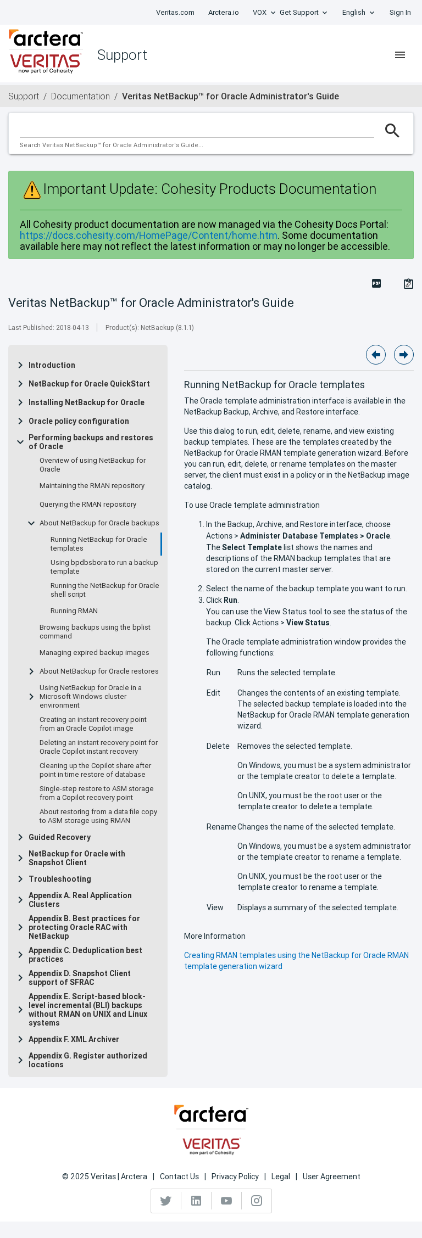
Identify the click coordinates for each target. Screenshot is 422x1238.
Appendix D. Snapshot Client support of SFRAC (80, 978)
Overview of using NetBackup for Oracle (93, 465)
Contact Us (179, 1176)
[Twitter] (166, 1200)
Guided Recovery (60, 837)
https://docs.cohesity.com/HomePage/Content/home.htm (148, 235)
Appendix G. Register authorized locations (88, 1060)
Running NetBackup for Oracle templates (99, 544)
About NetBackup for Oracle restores (99, 671)
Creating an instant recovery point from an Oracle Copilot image (93, 724)
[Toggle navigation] (400, 55)
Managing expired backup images (94, 652)
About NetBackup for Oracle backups (99, 523)
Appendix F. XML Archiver (74, 1039)
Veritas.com (175, 12)
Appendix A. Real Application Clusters (80, 900)
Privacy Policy (235, 1176)
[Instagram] (256, 1200)
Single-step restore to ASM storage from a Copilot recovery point (97, 793)
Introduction (52, 365)
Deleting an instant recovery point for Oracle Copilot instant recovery (99, 747)
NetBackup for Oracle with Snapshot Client (77, 858)
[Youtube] (227, 1200)
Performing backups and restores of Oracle (91, 442)
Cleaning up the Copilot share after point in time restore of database (95, 770)
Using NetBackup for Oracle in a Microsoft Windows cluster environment (91, 697)
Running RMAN (74, 611)
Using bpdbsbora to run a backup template (104, 567)
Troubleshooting (60, 879)
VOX (259, 12)
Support (23, 96)
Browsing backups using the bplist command (95, 632)
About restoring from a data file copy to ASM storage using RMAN (98, 816)
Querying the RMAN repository (88, 504)
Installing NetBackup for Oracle (87, 402)
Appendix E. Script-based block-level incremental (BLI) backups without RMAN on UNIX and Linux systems (88, 1009)
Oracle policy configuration (79, 421)
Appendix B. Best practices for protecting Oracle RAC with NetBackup (84, 927)
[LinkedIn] (196, 1200)
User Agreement (331, 1176)
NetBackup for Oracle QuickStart (89, 383)
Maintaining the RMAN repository (92, 485)
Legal (280, 1176)
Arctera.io (223, 12)
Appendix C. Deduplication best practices (85, 954)
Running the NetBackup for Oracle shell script (105, 590)
